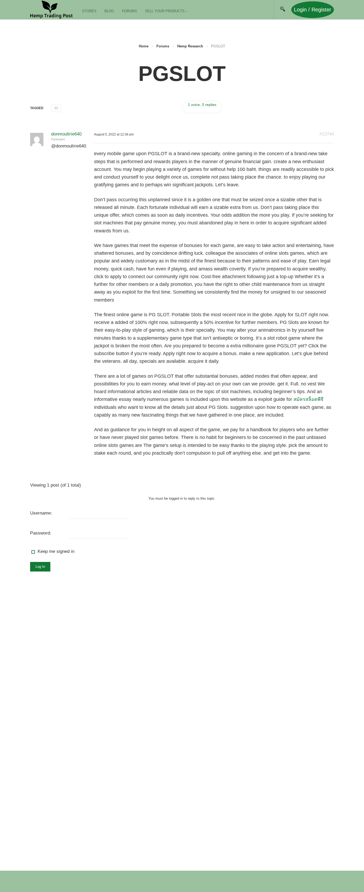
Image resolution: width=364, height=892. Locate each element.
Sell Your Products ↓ (166, 11)
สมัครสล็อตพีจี (308, 399)
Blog (109, 11)
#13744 (326, 134)
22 (56, 108)
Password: (40, 533)
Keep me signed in (56, 551)
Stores (89, 11)
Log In (40, 567)
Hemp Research (190, 46)
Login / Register (312, 10)
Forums (129, 11)
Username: (41, 513)
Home (143, 46)
